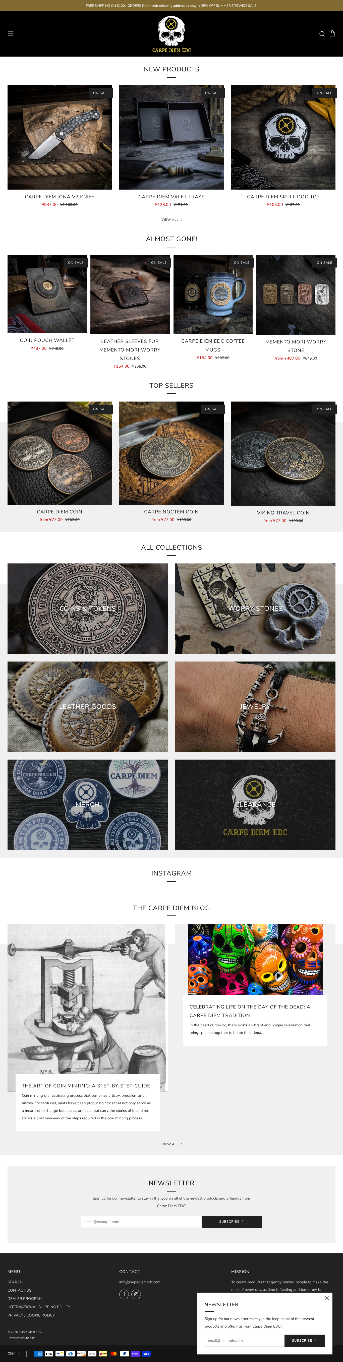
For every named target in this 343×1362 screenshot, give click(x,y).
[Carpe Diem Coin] (60, 453)
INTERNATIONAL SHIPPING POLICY (39, 1306)
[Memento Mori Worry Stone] (295, 295)
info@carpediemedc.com (139, 1282)
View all (170, 219)
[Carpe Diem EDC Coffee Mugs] (213, 294)
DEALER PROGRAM (25, 1298)
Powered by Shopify (21, 1338)
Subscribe (229, 1221)
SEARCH (15, 1282)
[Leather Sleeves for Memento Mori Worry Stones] (129, 294)
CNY (11, 1353)
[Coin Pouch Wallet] (47, 294)
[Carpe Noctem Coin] (171, 453)
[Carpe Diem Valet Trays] (171, 137)
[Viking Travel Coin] (283, 454)
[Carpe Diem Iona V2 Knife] (60, 137)
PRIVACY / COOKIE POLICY (31, 1315)
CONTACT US (19, 1290)
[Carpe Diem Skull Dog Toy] (283, 137)
